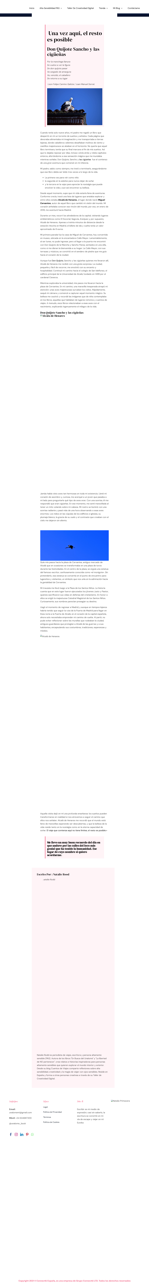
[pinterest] (27, 1134)
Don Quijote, (58, 260)
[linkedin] (21, 1134)
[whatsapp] (32, 1134)
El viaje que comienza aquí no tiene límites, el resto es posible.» (77, 830)
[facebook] (10, 1134)
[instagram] (16, 1134)
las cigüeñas (85, 159)
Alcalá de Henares (67, 199)
